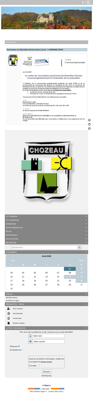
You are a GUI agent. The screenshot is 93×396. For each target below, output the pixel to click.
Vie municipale (46, 220)
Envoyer (46, 372)
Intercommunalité (46, 227)
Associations (46, 239)
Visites (46, 294)
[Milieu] (89, 124)
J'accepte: (33, 366)
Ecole (46, 231)
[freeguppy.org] (34, 389)
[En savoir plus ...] (58, 389)
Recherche (46, 242)
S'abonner (14, 346)
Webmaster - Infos (46, 304)
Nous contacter (18, 309)
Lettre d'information (46, 328)
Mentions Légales (19, 323)
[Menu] (88, 2)
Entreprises (46, 235)
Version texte (17, 318)
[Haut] (89, 120)
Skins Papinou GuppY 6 (38, 391)
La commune (46, 216)
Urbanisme (46, 224)
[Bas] (89, 128)
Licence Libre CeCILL (55, 391)
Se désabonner (15, 350)
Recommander (18, 313)
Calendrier (46, 252)
